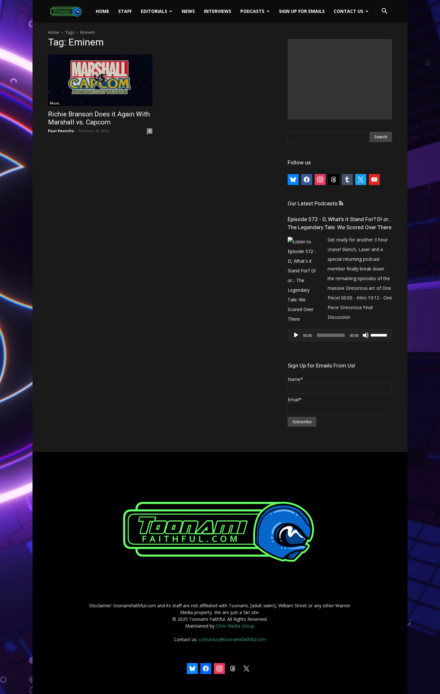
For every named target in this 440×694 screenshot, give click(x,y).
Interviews (217, 11)
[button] (384, 12)
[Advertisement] (340, 79)
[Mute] (365, 335)
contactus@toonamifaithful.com (232, 639)
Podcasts (252, 11)
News (188, 11)
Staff (125, 11)
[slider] (380, 334)
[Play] (296, 335)
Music (55, 103)
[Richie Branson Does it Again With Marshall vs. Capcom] (100, 80)
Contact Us (348, 11)
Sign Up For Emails (302, 11)
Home (102, 11)
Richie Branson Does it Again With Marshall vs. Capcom (99, 118)
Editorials (154, 11)
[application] (340, 335)
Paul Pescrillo (61, 130)
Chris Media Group (235, 626)
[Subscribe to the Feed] (341, 204)
